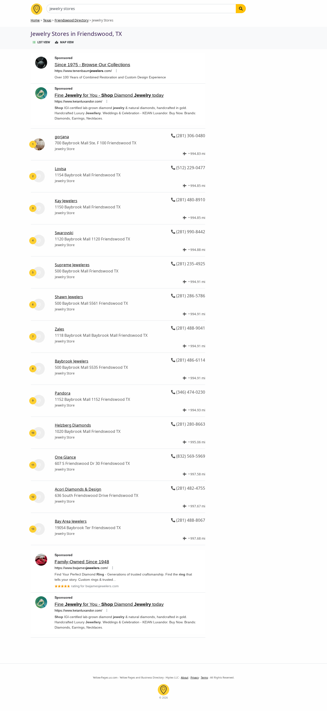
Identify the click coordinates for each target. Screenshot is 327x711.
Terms (204, 677)
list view (43, 42)
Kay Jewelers (66, 200)
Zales (59, 329)
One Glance (65, 457)
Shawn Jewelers (69, 296)
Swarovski (64, 232)
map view (67, 42)
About (184, 677)
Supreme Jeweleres (72, 264)
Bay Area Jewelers (71, 521)
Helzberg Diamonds (73, 425)
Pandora (62, 393)
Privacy (195, 677)
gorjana (62, 136)
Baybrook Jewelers (71, 361)
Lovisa (60, 168)
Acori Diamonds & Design (78, 489)
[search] (241, 8)
